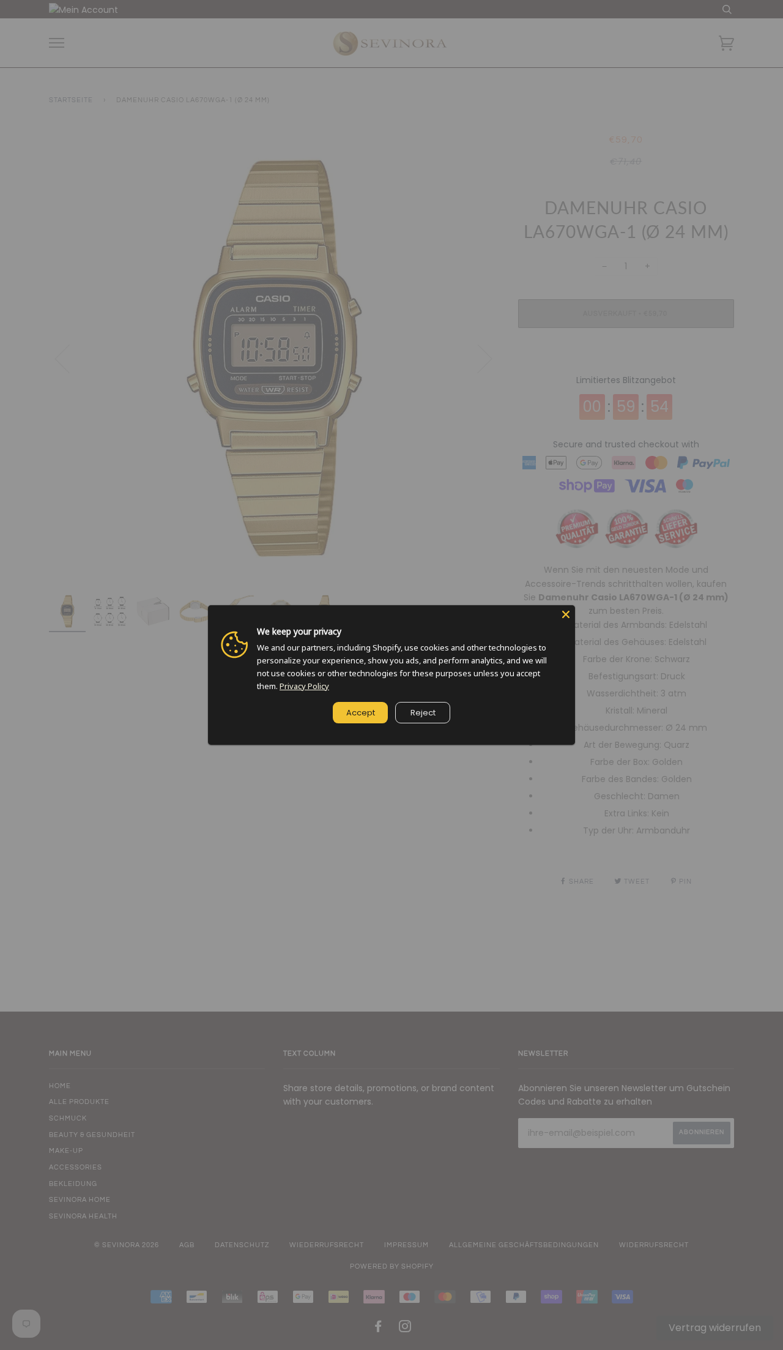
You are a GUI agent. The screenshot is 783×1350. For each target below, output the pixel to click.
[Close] (566, 614)
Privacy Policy (304, 686)
